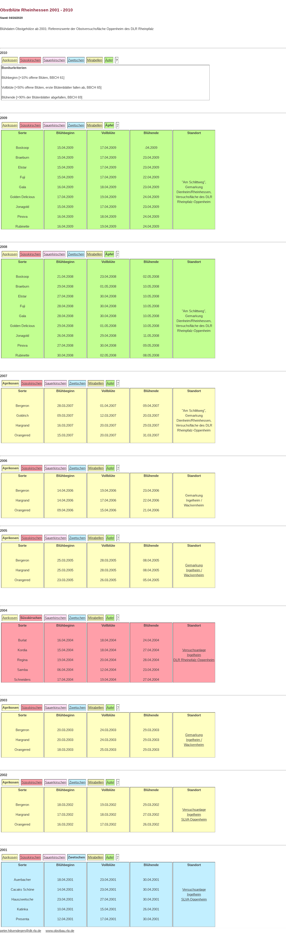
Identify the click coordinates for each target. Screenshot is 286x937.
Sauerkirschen (54, 60)
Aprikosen (9, 60)
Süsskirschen (30, 60)
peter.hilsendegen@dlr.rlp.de (20, 931)
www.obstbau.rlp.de (60, 931)
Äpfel (109, 60)
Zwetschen (76, 60)
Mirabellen (94, 60)
